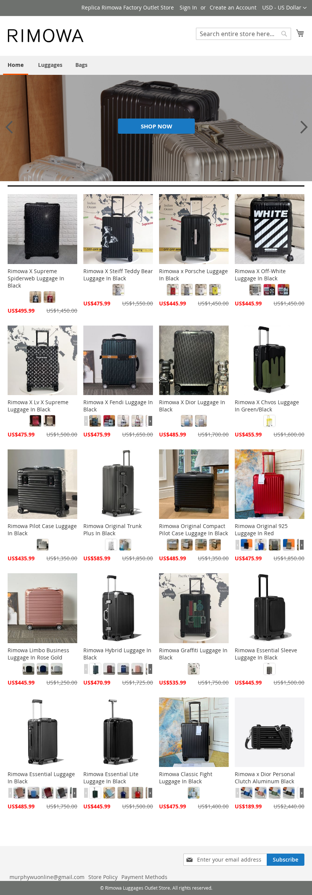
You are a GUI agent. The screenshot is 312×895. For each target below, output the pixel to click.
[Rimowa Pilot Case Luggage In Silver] (43, 545)
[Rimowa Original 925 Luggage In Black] (246, 545)
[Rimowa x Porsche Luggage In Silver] (187, 290)
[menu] (156, 65)
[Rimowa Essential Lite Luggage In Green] (95, 793)
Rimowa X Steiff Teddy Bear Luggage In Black (118, 274)
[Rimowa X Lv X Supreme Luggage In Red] (35, 421)
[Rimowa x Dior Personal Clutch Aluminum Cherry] (261, 793)
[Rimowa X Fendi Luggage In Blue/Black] (95, 421)
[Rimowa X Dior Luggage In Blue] (187, 421)
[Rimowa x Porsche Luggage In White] (201, 290)
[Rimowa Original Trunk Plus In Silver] (111, 545)
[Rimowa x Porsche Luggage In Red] (173, 290)
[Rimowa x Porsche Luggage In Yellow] (215, 290)
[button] (284, 8)
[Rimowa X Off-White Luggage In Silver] (255, 290)
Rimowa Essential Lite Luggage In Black (110, 777)
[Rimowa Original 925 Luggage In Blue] (261, 545)
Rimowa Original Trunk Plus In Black (112, 529)
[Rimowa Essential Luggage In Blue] (33, 793)
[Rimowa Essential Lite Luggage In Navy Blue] (123, 793)
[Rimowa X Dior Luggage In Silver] (201, 421)
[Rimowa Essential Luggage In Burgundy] (47, 793)
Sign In (188, 7)
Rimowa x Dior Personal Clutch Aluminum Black (265, 777)
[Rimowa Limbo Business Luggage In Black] (28, 669)
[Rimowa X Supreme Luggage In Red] (49, 297)
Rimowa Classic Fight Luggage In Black (185, 777)
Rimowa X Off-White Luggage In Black (260, 274)
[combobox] (243, 34)
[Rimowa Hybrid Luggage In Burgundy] (109, 669)
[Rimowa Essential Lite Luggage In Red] (137, 793)
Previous (7, 126)
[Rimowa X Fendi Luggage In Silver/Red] (137, 421)
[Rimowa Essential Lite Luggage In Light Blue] (109, 793)
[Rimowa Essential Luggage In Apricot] (19, 793)
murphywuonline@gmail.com (47, 877)
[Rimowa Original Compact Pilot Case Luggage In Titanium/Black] (215, 545)
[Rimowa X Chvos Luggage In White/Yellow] (269, 421)
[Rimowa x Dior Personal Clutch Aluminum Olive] (289, 793)
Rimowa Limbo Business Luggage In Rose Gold (38, 654)
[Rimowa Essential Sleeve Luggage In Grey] (269, 669)
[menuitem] (15, 65)
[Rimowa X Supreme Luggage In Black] (35, 297)
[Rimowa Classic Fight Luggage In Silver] (194, 793)
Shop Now (156, 126)
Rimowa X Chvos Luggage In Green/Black (267, 405)
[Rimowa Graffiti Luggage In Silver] (194, 669)
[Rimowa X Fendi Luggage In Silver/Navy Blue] (123, 421)
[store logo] (46, 35)
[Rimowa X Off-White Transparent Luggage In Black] (269, 290)
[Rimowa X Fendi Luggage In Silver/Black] (109, 421)
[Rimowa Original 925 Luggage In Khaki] (289, 545)
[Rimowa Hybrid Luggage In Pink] (137, 669)
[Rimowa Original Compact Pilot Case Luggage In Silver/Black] (187, 545)
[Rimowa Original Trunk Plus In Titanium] (125, 545)
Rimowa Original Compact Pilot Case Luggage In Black (193, 529)
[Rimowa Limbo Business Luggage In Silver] (57, 669)
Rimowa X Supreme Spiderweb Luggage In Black (36, 278)
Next (300, 126)
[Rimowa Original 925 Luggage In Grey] (275, 545)
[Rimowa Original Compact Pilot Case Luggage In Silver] (173, 545)
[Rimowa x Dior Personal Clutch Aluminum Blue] (246, 793)
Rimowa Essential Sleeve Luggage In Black (266, 654)
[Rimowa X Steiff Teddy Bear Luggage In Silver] (118, 290)
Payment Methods (144, 877)
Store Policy (103, 877)
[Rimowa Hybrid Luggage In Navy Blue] (123, 669)
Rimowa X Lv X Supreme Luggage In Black (38, 405)
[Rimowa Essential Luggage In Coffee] (62, 793)
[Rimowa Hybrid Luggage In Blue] (95, 669)
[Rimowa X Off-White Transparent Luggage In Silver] (283, 290)
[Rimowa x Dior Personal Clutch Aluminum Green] (275, 793)
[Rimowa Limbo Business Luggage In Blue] (43, 669)
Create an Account (233, 7)
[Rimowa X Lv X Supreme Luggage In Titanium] (49, 421)
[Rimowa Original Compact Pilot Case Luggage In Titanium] (201, 545)
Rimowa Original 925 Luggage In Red (261, 529)
